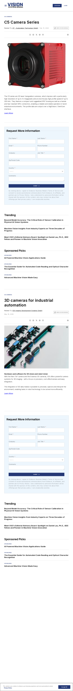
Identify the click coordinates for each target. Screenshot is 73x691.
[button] (5, 5)
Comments (12, 176)
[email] (43, 35)
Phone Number (42, 146)
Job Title (41, 153)
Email (11, 146)
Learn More (8, 113)
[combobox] (36, 171)
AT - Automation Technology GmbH (25, 28)
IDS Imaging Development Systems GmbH (27, 311)
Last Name (41, 138)
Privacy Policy (8, 688)
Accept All (64, 687)
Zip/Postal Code (14, 160)
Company (12, 153)
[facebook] (30, 35)
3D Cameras (8, 16)
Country (12, 168)
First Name (13, 138)
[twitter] (36, 35)
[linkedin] (33, 35)
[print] (68, 35)
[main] (36, 687)
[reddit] (40, 35)
